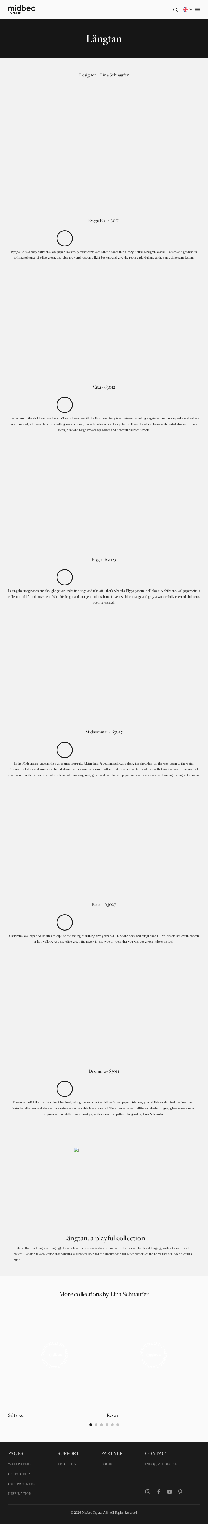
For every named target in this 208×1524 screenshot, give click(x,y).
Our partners (21, 1484)
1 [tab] (96, 1424)
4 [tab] (112, 1424)
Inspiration (20, 1494)
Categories (19, 1474)
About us (66, 1464)
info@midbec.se (161, 1464)
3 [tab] (107, 1424)
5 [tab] (117, 1424)
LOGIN (107, 1464)
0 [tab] (90, 1424)
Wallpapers (20, 1464)
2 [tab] (101, 1424)
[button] (175, 9)
